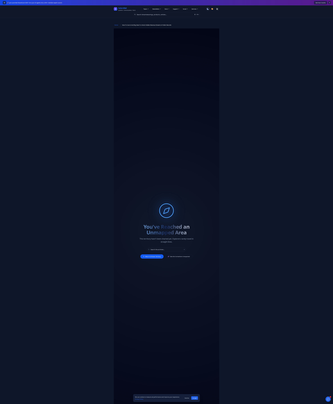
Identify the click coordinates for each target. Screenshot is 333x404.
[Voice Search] (195, 14)
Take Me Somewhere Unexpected (180, 256)
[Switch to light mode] (208, 9)
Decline (187, 398)
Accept (195, 398)
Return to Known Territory (153, 256)
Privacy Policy (139, 399)
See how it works (320, 3)
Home (116, 25)
